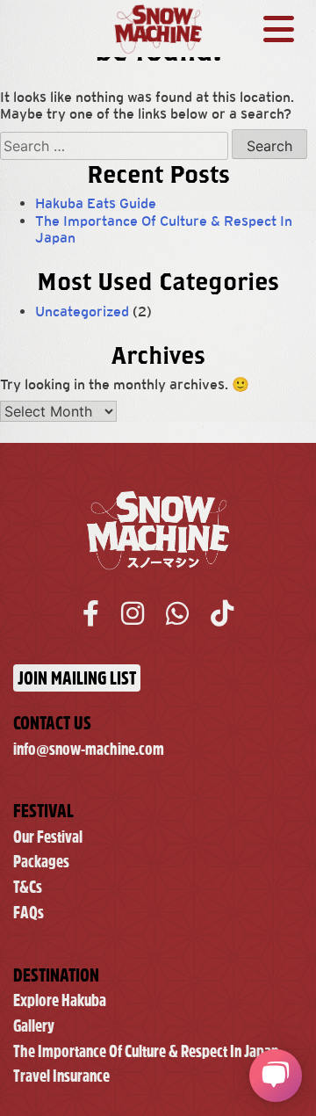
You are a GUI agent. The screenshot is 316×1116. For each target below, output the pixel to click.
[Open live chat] (275, 1075)
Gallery (33, 1026)
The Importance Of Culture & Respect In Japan (145, 1051)
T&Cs (27, 887)
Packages (41, 861)
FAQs (28, 912)
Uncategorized (82, 311)
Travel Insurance (61, 1076)
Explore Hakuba (59, 1000)
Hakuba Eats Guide (95, 203)
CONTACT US (52, 723)
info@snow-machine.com (88, 749)
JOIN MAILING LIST (77, 678)
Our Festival (48, 837)
